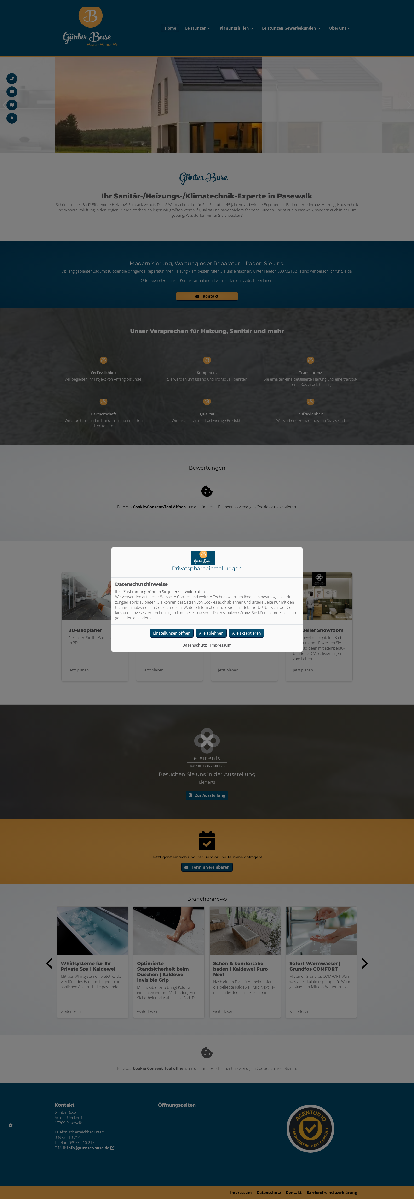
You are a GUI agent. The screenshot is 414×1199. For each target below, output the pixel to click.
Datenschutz (194, 645)
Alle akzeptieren (246, 633)
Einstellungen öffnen (171, 633)
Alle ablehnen (211, 633)
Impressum (221, 645)
